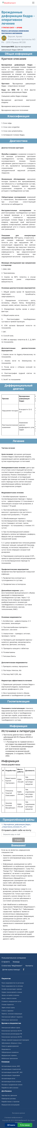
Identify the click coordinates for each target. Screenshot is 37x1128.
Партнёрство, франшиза (9, 1095)
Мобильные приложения (10, 1020)
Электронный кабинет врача (11, 1027)
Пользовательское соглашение (14, 958)
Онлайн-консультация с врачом (12, 989)
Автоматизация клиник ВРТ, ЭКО (12, 1072)
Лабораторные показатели (10, 1052)
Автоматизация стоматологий (11, 1069)
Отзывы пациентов (8, 1004)
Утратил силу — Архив (11, 28)
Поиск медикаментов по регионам (13, 983)
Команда (16, 962)
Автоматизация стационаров (11, 1075)
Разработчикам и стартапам (10, 1101)
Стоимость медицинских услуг (11, 1001)
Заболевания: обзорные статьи (12, 1043)
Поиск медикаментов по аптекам (12, 986)
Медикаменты (6, 1049)
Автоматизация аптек (8, 1078)
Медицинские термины (9, 1055)
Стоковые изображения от (13, 1117)
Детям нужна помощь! (11, 970)
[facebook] (24, 970)
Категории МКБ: (7, 47)
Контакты (29, 966)
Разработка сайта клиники (10, 1087)
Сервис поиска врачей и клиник (12, 992)
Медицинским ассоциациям (10, 1104)
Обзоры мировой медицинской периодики (15, 1040)
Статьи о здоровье (7, 1010)
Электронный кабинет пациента (12, 1017)
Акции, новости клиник (9, 998)
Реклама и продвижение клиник (12, 1084)
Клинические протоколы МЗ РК (12, 1031)
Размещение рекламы (9, 1098)
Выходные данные (18, 1113)
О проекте (6, 962)
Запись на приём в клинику (10, 995)
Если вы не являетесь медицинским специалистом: (15, 851)
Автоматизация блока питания (11, 1081)
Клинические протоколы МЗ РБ (12, 1037)
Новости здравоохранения (10, 1046)
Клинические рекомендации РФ (12, 1034)
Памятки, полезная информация (12, 1013)
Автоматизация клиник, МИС (11, 1066)
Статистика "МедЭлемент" (12, 966)
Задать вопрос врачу (8, 1007)
